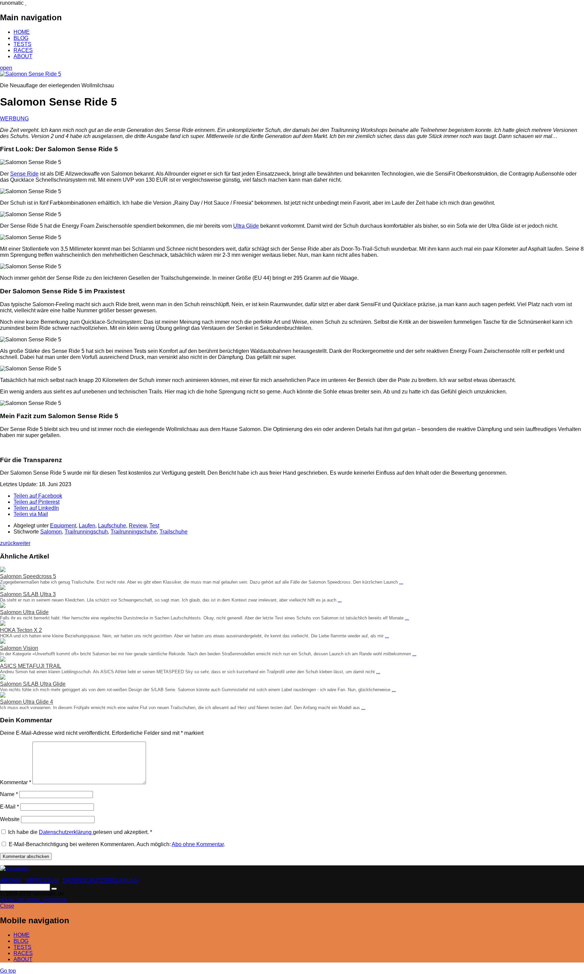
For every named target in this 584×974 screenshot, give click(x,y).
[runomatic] (25, 3)
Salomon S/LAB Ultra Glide (33, 684)
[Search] (54, 889)
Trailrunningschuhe (134, 532)
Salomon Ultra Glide (24, 612)
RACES (23, 50)
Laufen (87, 525)
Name (9, 794)
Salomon (51, 532)
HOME (22, 32)
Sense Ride (24, 174)
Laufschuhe (112, 525)
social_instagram (46, 900)
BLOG (21, 38)
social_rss (13, 900)
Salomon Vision (19, 648)
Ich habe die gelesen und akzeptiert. (80, 832)
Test (154, 525)
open (6, 68)
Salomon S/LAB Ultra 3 (28, 594)
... (401, 582)
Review (138, 525)
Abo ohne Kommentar (198, 844)
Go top (8, 971)
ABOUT (23, 56)
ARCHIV (10, 880)
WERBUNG (14, 118)
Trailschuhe (174, 532)
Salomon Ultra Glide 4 (26, 702)
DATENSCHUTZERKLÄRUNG (101, 880)
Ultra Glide (246, 226)
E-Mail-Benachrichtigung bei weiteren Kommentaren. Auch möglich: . (116, 844)
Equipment (63, 525)
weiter (23, 543)
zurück (8, 543)
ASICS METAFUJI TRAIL (30, 666)
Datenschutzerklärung (66, 832)
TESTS (22, 44)
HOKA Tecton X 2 (21, 630)
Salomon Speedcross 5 (28, 576)
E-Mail (9, 807)
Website (10, 819)
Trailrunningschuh (86, 532)
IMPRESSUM (41, 880)
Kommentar (15, 782)
